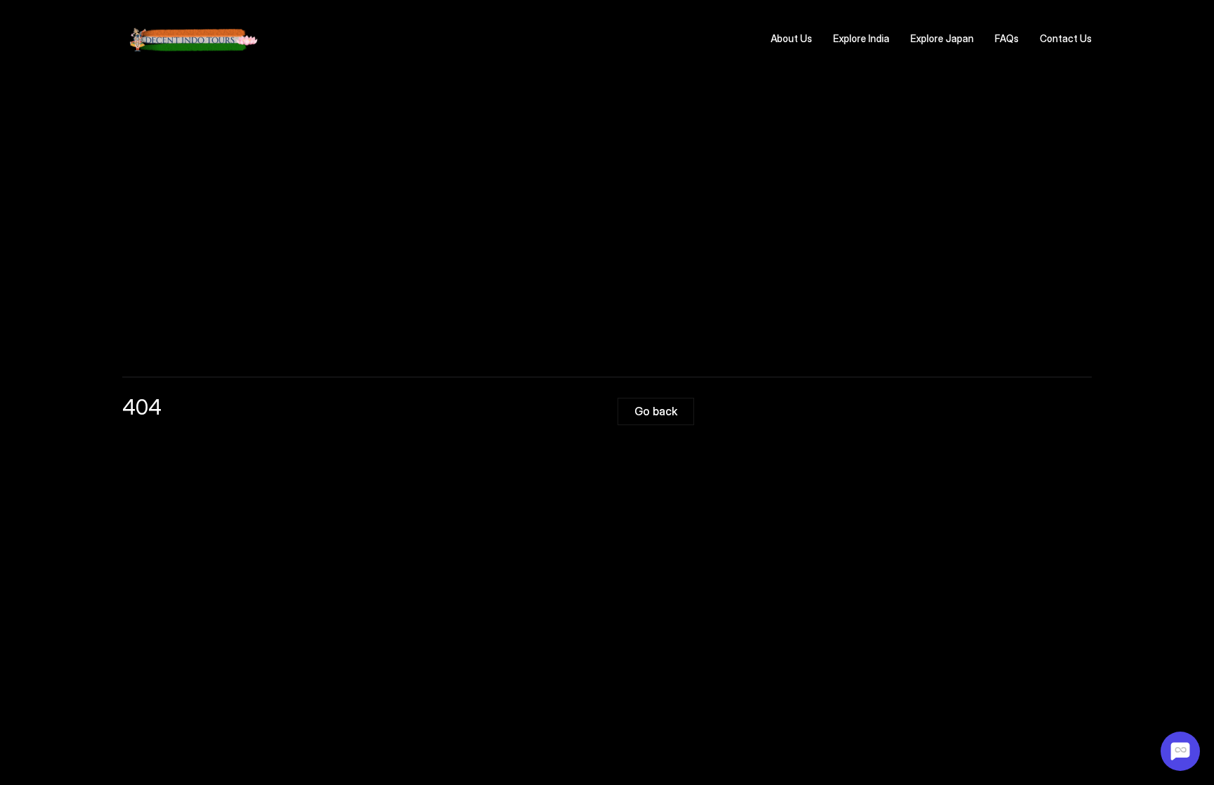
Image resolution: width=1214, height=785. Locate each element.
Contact (1059, 38)
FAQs (1007, 38)
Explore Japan (942, 38)
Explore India (861, 38)
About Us (791, 38)
